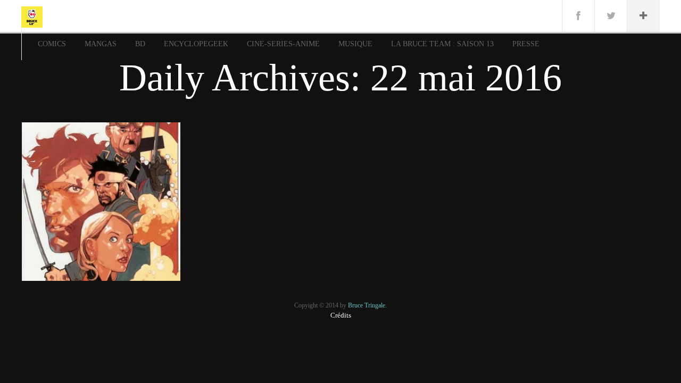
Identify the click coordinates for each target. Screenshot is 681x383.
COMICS (52, 44)
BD (140, 44)
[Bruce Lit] (32, 16)
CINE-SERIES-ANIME (283, 44)
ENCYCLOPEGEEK (196, 44)
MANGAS (101, 44)
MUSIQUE (355, 44)
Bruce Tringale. (367, 305)
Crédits (340, 315)
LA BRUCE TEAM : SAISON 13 (442, 44)
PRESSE (525, 44)
